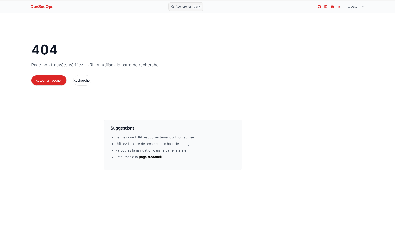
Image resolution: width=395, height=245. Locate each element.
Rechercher (82, 80)
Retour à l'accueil (49, 80)
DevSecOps (41, 6)
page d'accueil (150, 157)
